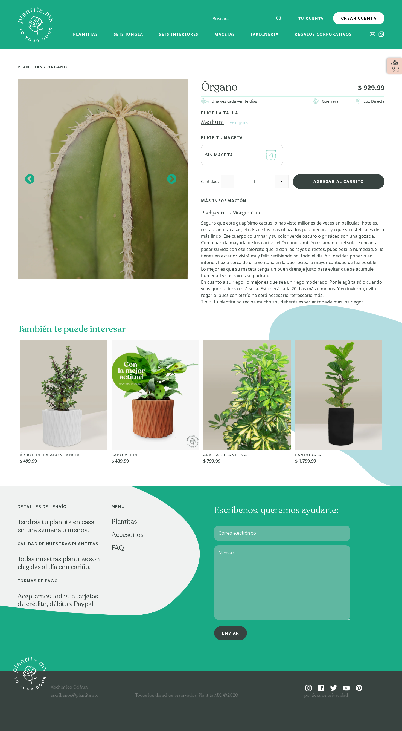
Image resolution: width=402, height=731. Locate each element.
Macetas (224, 34)
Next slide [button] (171, 179)
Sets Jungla (128, 34)
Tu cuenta (311, 18)
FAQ (118, 547)
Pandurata (308, 454)
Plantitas (85, 34)
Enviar (230, 633)
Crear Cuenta (359, 18)
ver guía (239, 122)
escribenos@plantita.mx (74, 695)
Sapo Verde (125, 454)
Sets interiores (179, 34)
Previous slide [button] (29, 179)
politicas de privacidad (326, 695)
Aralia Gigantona (225, 454)
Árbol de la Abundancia (50, 454)
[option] (103, 179)
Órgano (57, 67)
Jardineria (265, 34)
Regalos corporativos (323, 34)
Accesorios (128, 534)
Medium (212, 122)
